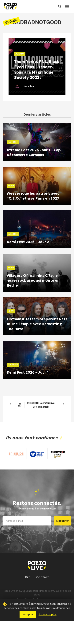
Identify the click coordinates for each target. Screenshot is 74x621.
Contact (42, 577)
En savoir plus (48, 614)
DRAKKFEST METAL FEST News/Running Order (36, 404)
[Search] (60, 6)
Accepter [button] (28, 614)
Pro (28, 577)
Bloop (37, 594)
